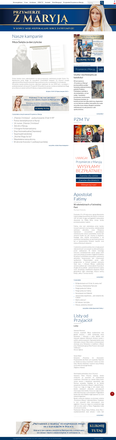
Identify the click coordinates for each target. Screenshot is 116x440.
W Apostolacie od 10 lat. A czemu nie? (88, 283)
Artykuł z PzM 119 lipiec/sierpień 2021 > (57, 91)
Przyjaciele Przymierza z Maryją (73, 2)
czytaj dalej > (100, 114)
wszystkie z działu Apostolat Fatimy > (93, 308)
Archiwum (33, 2)
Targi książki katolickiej (23, 134)
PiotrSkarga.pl (56, 2)
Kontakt (47, 2)
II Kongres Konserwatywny (25, 128)
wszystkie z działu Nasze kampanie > (59, 145)
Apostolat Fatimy (83, 196)
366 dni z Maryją (20, 126)
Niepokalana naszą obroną (24, 139)
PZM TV (40, 2)
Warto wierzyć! (80, 300)
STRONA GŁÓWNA (98, 438)
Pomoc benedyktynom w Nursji (26, 120)
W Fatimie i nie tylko (82, 302)
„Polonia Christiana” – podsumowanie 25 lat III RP (34, 118)
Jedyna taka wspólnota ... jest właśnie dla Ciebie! (89, 296)
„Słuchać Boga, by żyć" (23, 136)
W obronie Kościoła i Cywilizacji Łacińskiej (31, 142)
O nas (26, 2)
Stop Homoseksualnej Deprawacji (27, 131)
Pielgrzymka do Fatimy (83, 288)
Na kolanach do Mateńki (83, 293)
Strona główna (17, 2)
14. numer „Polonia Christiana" (26, 123)
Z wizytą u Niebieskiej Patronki (86, 286)
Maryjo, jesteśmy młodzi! (84, 305)
